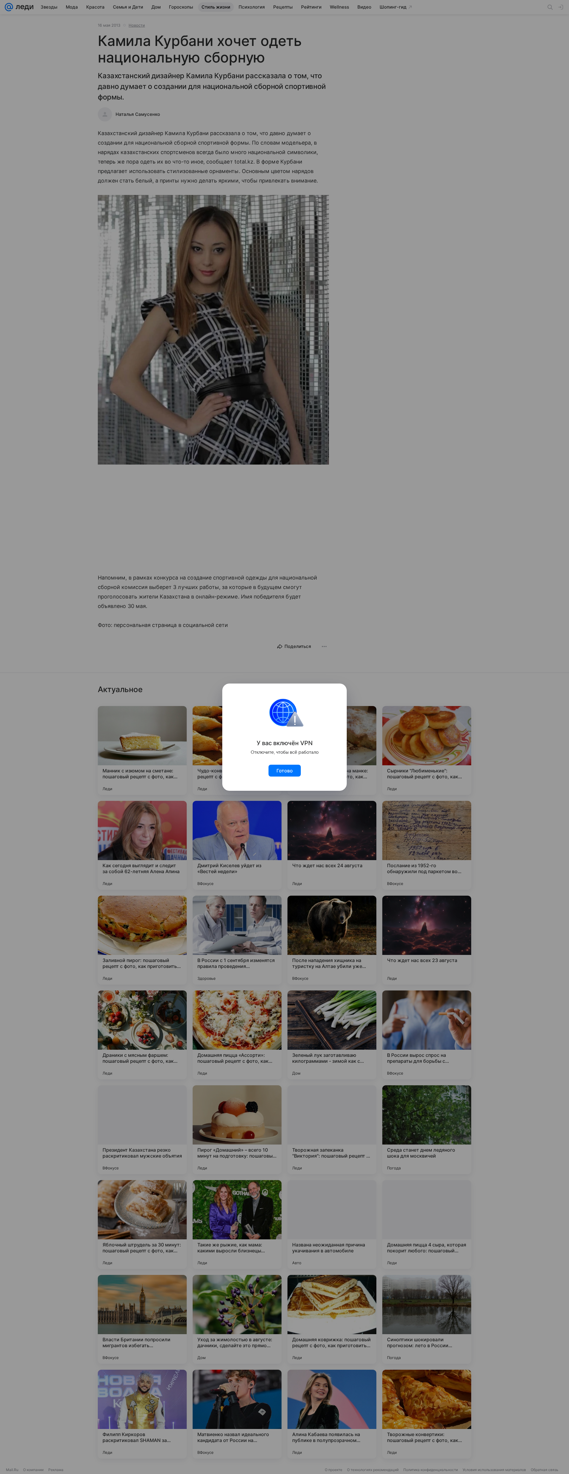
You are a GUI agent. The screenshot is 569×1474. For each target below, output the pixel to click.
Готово (284, 771)
